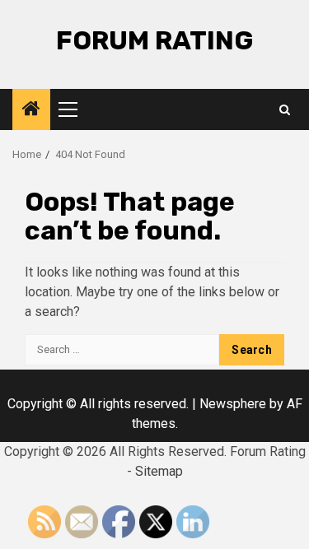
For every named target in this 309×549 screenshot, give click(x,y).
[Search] (284, 110)
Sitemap (159, 471)
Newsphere (232, 404)
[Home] (31, 110)
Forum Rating (155, 40)
